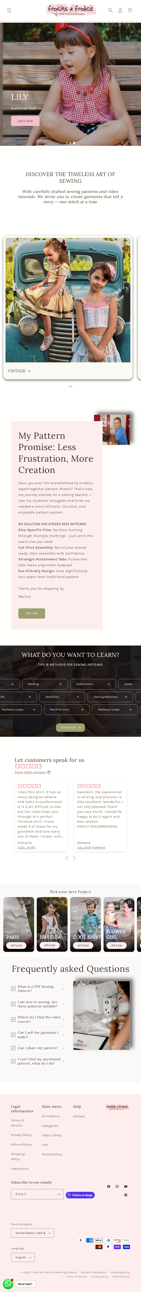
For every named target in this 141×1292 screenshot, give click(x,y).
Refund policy (121, 1276)
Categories (50, 1126)
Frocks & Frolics (41, 1272)
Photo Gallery (52, 1154)
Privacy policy (100, 1276)
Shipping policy (120, 1272)
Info (45, 1145)
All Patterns (51, 1116)
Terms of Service (17, 1123)
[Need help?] (8, 1283)
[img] (72, 766)
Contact (79, 1116)
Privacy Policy (21, 1135)
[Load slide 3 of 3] (74, 142)
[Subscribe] (59, 1194)
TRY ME (32, 613)
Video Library (52, 1135)
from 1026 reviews (30, 772)
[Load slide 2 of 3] (70, 142)
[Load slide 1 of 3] (66, 142)
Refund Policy (21, 1144)
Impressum (20, 1168)
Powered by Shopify (64, 1272)
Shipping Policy (18, 1156)
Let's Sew (29, 121)
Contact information (93, 1272)
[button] (9, 10)
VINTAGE (17, 371)
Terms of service (76, 1276)
